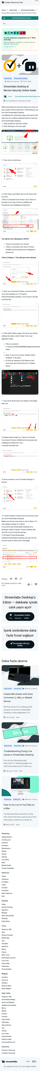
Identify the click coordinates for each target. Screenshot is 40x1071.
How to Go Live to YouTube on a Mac (19, 807)
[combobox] (20, 23)
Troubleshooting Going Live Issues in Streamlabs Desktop (19, 753)
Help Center (13, 10)
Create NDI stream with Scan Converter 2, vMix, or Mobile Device (18, 697)
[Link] (21, 579)
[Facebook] (16, 579)
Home (4, 10)
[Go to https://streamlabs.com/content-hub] (12, 3)
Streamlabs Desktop (27, 10)
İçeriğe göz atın (9, 46)
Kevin (18, 717)
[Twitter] (11, 579)
